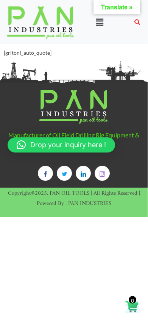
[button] (99, 22)
